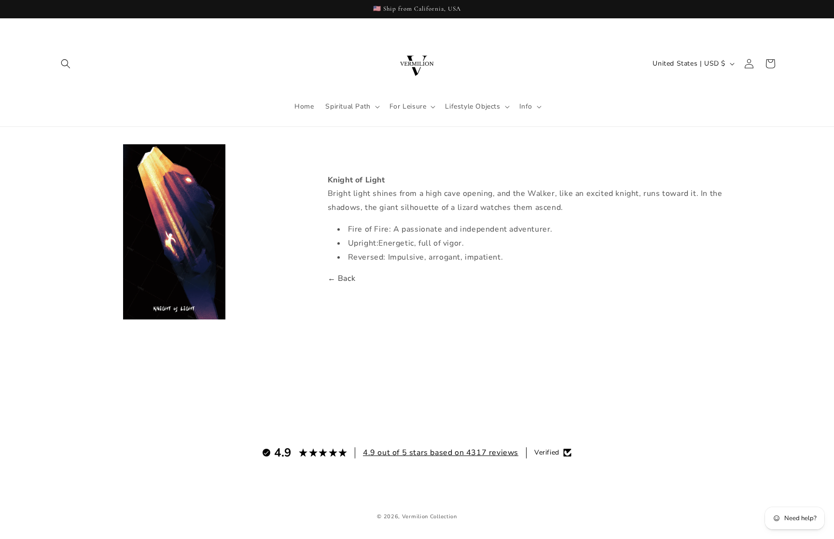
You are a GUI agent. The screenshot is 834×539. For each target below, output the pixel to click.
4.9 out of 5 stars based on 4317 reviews (440, 452)
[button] (65, 63)
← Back (342, 278)
